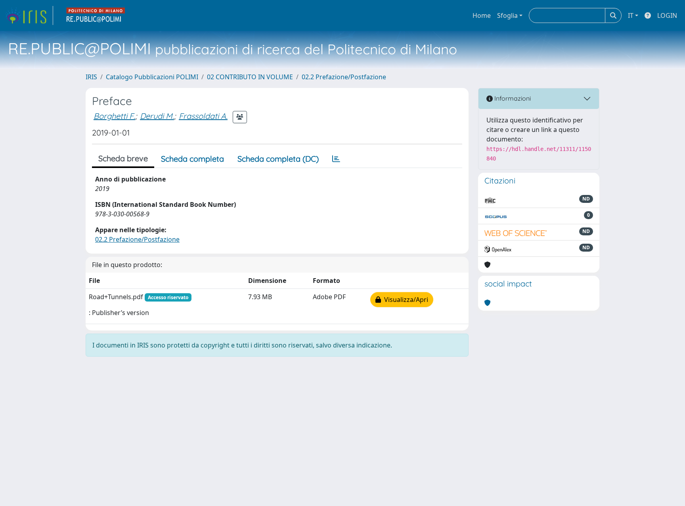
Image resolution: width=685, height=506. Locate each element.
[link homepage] (29, 15)
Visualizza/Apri (404, 299)
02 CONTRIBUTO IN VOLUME (250, 77)
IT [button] (630, 15)
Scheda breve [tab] (123, 158)
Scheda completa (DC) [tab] (278, 159)
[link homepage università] (95, 15)
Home (482, 15)
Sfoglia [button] (507, 15)
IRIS (91, 77)
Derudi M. (157, 116)
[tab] (336, 159)
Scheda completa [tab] (192, 159)
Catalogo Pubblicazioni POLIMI (152, 77)
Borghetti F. (114, 116)
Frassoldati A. (203, 116)
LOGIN (667, 15)
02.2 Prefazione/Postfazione (344, 77)
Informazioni (512, 98)
